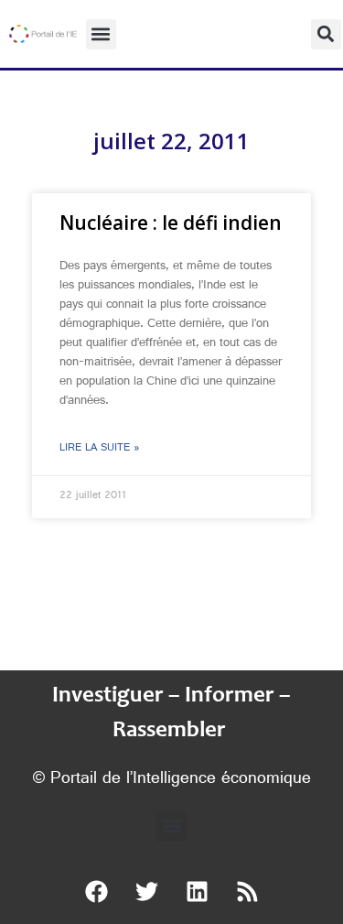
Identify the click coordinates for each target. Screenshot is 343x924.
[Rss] (247, 892)
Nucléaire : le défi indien (170, 222)
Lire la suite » (99, 448)
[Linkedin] (197, 892)
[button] (101, 34)
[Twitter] (146, 892)
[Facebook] (96, 892)
